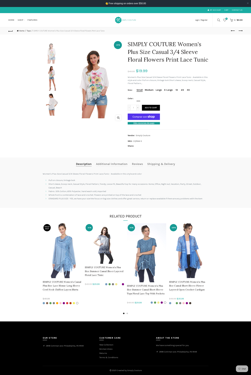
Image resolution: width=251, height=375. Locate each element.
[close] (247, 3)
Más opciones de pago (143, 123)
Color (130, 98)
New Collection (106, 345)
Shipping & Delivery (161, 164)
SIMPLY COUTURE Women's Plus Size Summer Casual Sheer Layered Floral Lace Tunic (104, 271)
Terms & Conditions (108, 357)
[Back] (10, 31)
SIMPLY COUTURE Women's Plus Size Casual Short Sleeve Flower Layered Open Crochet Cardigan (187, 286)
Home (11, 20)
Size (130, 90)
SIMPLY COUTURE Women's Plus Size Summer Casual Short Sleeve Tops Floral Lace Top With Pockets (145, 289)
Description (84, 164)
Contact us (237, 10)
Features (32, 20)
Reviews (137, 164)
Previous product (233, 31)
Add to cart (151, 108)
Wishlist (226, 19)
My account (215, 10)
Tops (29, 31)
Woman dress (106, 349)
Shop (20, 20)
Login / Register (201, 20)
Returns (103, 353)
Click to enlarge (118, 118)
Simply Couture (143, 135)
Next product (240, 31)
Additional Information (112, 164)
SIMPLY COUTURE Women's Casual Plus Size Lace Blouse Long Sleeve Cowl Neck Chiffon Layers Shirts (62, 286)
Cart (226, 10)
